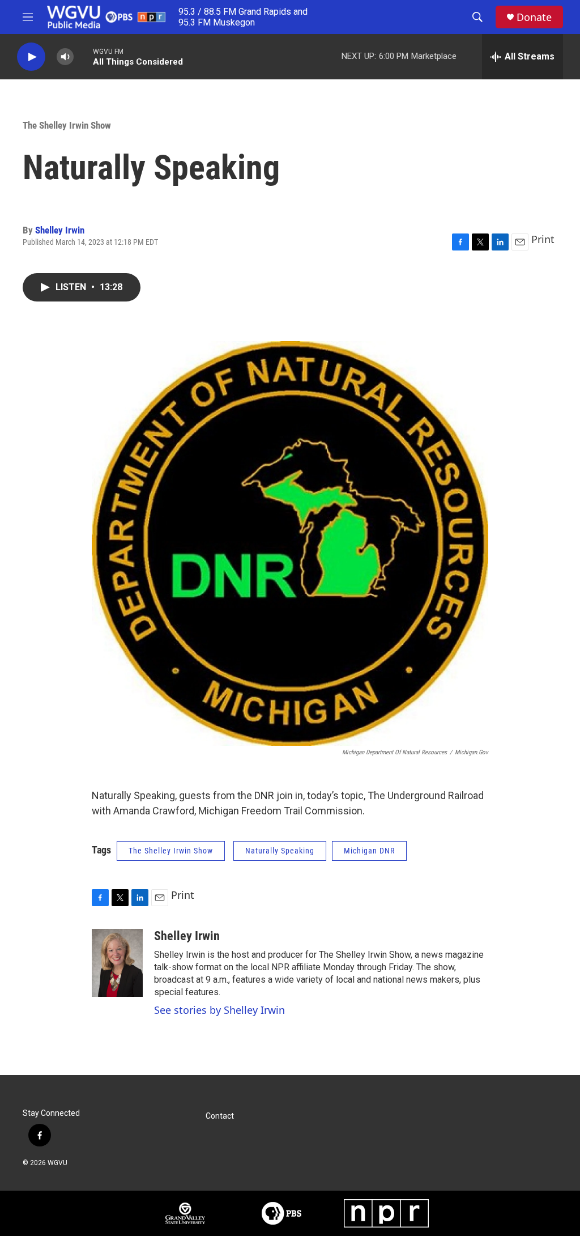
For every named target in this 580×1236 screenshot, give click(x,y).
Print (543, 239)
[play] (31, 56)
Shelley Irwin (59, 230)
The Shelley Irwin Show (67, 125)
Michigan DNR (369, 850)
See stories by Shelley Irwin (219, 1010)
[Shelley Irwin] (117, 963)
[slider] (83, 56)
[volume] (65, 57)
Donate (534, 17)
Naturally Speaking (279, 850)
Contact (220, 1116)
